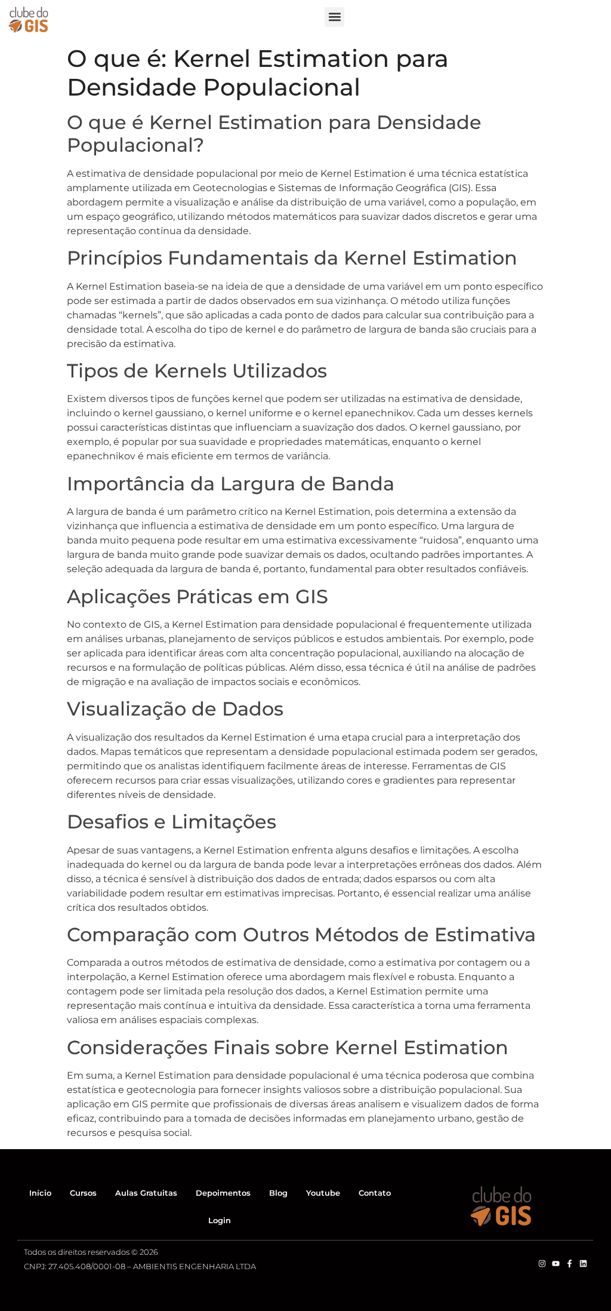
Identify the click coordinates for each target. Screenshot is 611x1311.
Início (40, 1193)
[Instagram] (542, 1263)
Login (219, 1220)
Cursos (83, 1193)
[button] (334, 17)
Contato (375, 1193)
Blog (278, 1193)
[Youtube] (556, 1263)
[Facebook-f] (569, 1263)
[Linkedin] (583, 1263)
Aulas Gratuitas (146, 1193)
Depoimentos (223, 1193)
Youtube (323, 1193)
